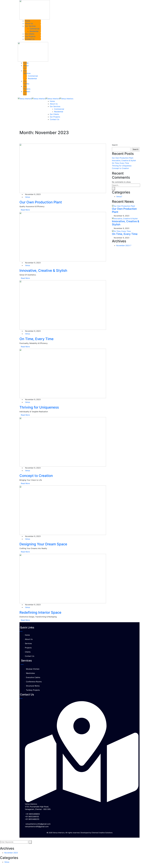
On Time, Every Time (36, 339)
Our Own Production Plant (40, 202)
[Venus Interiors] (25, 98)
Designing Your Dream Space (43, 544)
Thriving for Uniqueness (39, 407)
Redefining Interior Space (40, 612)
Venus (27, 197)
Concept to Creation (36, 476)
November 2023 (123, 245)
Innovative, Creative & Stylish (43, 270)
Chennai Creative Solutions (102, 833)
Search (115, 145)
